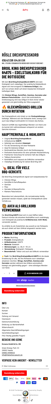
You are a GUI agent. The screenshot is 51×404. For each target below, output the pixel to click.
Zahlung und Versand (10, 316)
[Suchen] (7, 10)
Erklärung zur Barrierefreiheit (13, 324)
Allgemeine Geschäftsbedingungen (15, 330)
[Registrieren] (46, 365)
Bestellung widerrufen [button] (14, 290)
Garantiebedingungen (10, 333)
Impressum (6, 319)
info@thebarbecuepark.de (12, 355)
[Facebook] (19, 400)
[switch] (25, 400)
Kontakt (5, 310)
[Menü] (2, 10)
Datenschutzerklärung (10, 322)
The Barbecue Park (21, 390)
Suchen (5, 313)
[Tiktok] (31, 400)
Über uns (5, 308)
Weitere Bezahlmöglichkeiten (25, 285)
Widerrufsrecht (8, 327)
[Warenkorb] (48, 10)
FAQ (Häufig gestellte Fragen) (13, 336)
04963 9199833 (8, 353)
